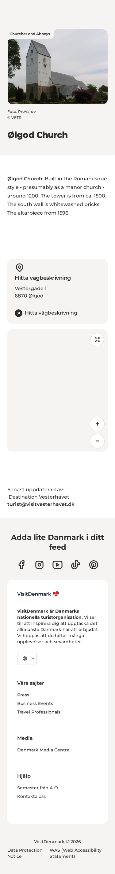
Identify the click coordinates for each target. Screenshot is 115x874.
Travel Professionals (38, 712)
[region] (57, 390)
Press (23, 695)
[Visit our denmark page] (21, 564)
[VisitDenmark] (38, 594)
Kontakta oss (31, 796)
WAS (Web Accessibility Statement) (76, 853)
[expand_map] (97, 339)
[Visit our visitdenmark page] (57, 564)
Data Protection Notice (25, 853)
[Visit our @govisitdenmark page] (75, 564)
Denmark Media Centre (43, 750)
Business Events (35, 703)
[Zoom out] (97, 441)
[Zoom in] (97, 424)
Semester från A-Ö (37, 788)
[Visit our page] (39, 564)
